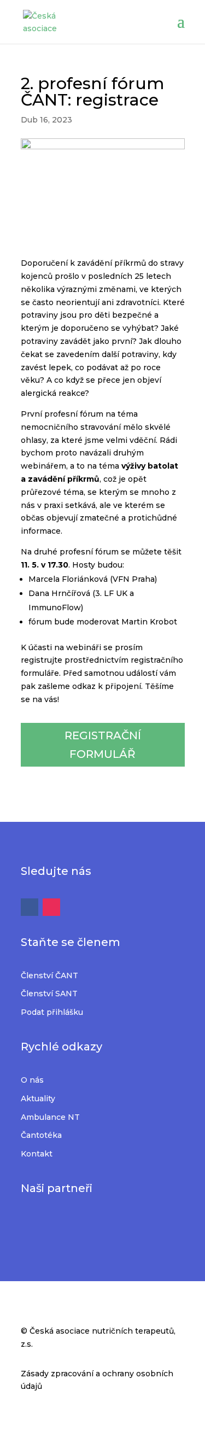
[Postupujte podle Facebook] (29, 907)
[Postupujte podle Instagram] (51, 907)
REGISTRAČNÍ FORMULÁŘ (103, 745)
